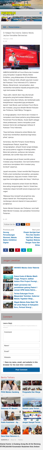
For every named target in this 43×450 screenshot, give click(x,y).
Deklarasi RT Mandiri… (10, 408)
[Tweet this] (11, 250)
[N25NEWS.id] (8, 13)
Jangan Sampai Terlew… (32, 422)
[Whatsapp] (29, 250)
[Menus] (40, 13)
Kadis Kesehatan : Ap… (10, 422)
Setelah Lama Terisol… (31, 408)
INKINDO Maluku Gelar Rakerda (26, 267)
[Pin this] (17, 250)
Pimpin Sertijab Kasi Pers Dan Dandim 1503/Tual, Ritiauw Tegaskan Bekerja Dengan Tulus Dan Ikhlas (32, 237)
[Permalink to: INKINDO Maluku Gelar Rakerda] (8, 270)
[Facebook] (18, 224)
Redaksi (20, 440)
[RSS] (28, 224)
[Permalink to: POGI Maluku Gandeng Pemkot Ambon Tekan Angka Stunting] (10, 385)
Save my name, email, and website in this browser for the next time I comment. (20, 363)
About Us (13, 440)
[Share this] (5, 250)
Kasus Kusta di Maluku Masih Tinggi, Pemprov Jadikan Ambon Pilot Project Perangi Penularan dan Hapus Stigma (25, 280)
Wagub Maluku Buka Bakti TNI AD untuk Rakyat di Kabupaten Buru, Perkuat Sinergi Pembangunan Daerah (26, 306)
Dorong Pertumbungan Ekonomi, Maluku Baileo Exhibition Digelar (10, 236)
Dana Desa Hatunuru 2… (10, 436)
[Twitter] (23, 224)
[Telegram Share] (23, 250)
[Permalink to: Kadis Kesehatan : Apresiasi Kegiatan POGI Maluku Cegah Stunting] (10, 416)
